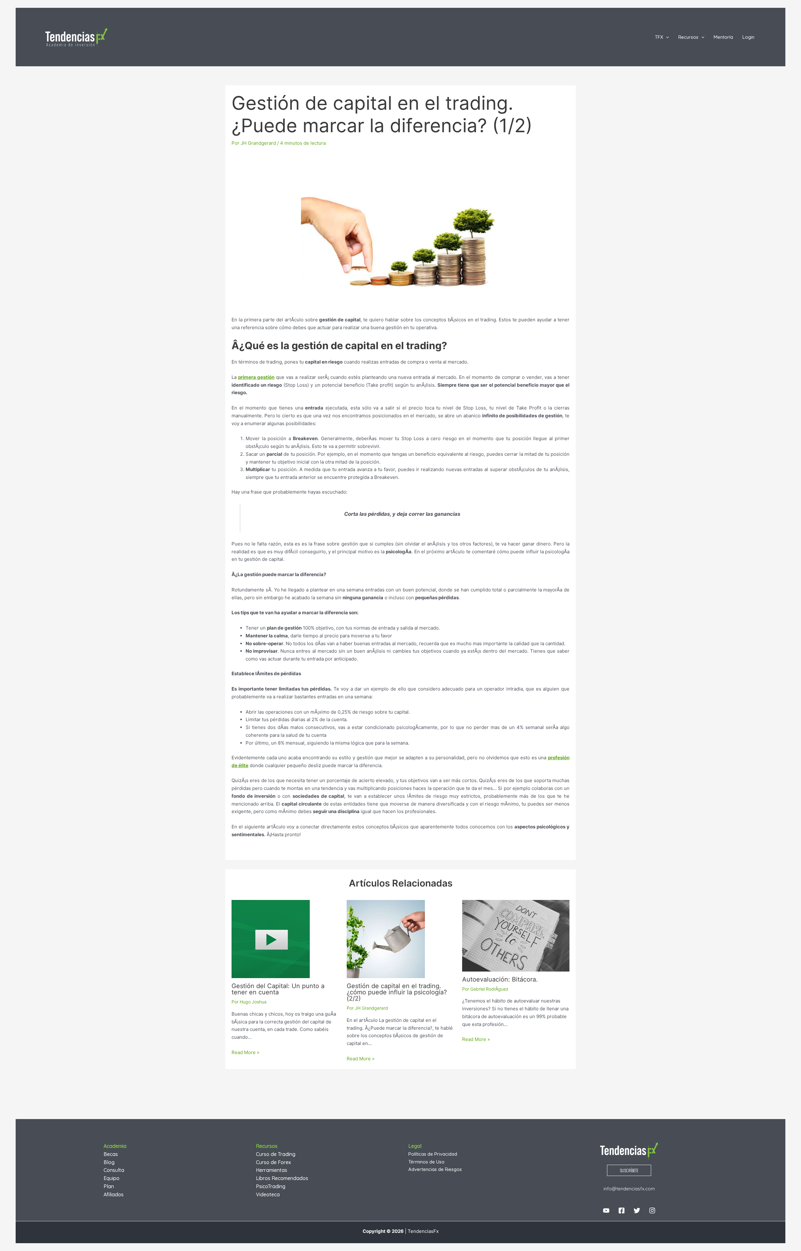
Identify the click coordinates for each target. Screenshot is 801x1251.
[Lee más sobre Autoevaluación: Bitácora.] (515, 935)
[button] (666, 37)
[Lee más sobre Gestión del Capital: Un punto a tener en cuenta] (271, 939)
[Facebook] (621, 1210)
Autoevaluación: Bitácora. (500, 979)
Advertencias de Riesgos (435, 1169)
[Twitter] (637, 1210)
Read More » (245, 1052)
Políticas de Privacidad (432, 1154)
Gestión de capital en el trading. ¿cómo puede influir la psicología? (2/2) (397, 992)
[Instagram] (652, 1210)
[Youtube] (606, 1210)
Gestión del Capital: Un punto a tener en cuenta (278, 989)
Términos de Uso (426, 1162)
